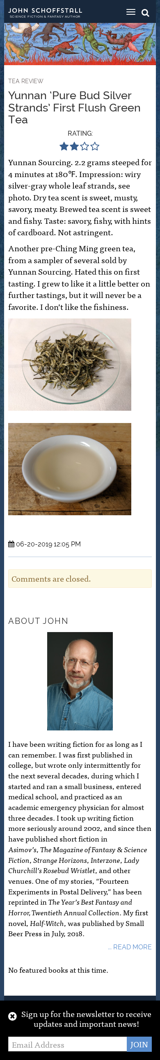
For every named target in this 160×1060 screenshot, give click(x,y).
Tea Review (25, 81)
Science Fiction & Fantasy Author (45, 16)
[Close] (12, 1016)
